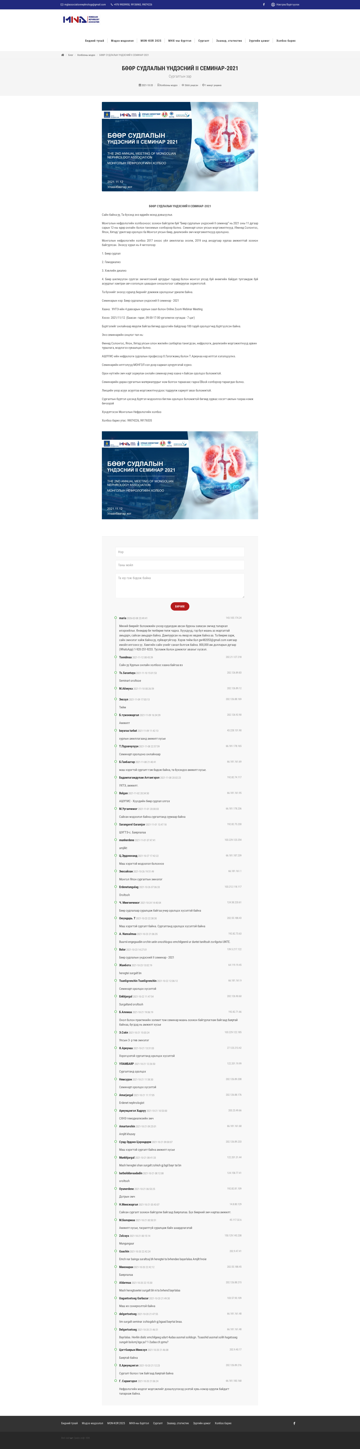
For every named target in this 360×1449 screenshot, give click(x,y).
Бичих (180, 606)
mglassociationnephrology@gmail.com (85, 4)
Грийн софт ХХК (82, 1437)
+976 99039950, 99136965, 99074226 (132, 4)
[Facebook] (264, 4)
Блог (70, 55)
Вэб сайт (65, 1437)
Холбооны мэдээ (86, 55)
